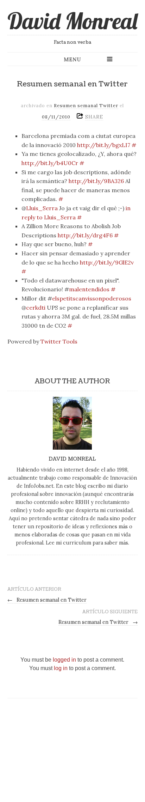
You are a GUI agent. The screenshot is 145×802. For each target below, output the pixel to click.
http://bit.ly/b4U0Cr (49, 162)
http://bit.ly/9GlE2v (107, 262)
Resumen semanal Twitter (86, 106)
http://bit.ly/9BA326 (96, 180)
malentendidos (89, 289)
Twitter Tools (58, 341)
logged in (64, 660)
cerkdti (35, 307)
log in (61, 668)
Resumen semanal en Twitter (47, 600)
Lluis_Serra (42, 208)
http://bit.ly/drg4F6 (85, 235)
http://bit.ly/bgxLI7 (103, 144)
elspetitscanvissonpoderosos (91, 298)
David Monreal (72, 21)
